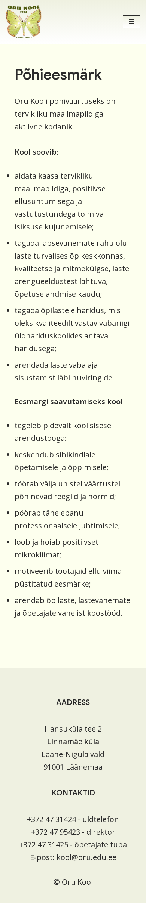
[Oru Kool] (24, 21)
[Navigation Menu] (131, 21)
